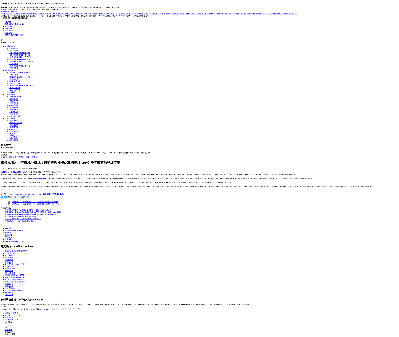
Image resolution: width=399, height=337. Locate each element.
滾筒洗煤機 (9, 260)
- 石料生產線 (13, 51)
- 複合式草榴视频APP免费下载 (20, 57)
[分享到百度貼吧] (21, 197)
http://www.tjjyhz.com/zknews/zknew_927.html (25, 194)
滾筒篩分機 (9, 295)
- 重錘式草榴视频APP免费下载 (20, 59)
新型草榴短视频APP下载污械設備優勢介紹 (20, 216)
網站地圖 (14, 11)
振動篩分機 (9, 266)
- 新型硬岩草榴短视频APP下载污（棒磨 (23, 72)
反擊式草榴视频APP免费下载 (15, 290)
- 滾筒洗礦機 (13, 112)
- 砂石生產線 (13, 48)
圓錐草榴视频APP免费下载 (15, 277)
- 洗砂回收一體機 (15, 96)
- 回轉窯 (12, 129)
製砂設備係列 (10, 70)
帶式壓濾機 (9, 292)
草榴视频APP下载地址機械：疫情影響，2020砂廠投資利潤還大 (28, 210)
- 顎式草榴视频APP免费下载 (19, 53)
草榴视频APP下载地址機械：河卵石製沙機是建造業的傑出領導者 (36, 204)
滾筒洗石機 (9, 262)
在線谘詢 (8, 330)
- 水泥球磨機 (13, 131)
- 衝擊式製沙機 (14, 81)
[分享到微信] (18, 197)
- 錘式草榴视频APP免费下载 (19, 66)
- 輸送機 (12, 92)
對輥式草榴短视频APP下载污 (15, 264)
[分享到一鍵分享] (28, 197)
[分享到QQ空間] (5, 197)
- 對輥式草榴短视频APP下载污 (20, 77)
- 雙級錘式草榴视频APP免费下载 (21, 61)
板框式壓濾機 (10, 288)
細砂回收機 (9, 271)
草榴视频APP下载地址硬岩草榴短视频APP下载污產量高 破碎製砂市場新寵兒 (33, 212)
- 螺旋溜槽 (13, 138)
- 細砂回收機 (13, 110)
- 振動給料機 (13, 68)
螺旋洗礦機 (9, 286)
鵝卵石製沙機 (10, 273)
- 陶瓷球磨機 (13, 127)
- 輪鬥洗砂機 (13, 99)
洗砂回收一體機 (11, 253)
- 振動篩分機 (13, 79)
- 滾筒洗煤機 (13, 103)
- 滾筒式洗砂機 (14, 116)
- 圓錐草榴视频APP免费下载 (19, 55)
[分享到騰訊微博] (15, 197)
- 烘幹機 (12, 134)
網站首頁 (8, 22)
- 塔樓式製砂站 (14, 88)
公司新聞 (8, 28)
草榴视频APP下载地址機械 (19, 157)
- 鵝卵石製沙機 (14, 83)
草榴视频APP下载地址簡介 (15, 24)
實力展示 (8, 31)
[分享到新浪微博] (11, 197)
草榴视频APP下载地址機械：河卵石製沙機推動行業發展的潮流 (35, 202)
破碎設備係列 (10, 46)
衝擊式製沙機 (10, 268)
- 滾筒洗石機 (13, 105)
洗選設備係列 (10, 94)
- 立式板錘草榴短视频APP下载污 (21, 85)
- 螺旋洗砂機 (13, 101)
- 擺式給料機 (13, 140)
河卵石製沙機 (41, 178)
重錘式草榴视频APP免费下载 (15, 282)
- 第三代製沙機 (14, 90)
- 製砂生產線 (13, 75)
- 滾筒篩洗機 (13, 107)
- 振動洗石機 (13, 114)
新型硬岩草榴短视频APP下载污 (16, 251)
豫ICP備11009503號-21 (47, 309)
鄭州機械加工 (6, 11)
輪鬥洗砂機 (9, 255)
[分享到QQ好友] (8, 197)
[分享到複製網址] (31, 197)
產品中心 (8, 26)
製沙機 (271, 178)
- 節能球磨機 (13, 125)
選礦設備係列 (10, 118)
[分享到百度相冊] (24, 197)
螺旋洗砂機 (9, 258)
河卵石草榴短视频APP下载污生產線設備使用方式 (23, 219)
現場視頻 (8, 33)
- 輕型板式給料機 (15, 123)
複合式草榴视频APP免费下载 (15, 279)
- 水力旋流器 (13, 136)
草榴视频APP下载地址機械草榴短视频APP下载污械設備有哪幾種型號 (30, 214)
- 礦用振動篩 (13, 120)
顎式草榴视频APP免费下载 (15, 275)
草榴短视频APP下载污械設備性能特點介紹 (20, 221)
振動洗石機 (9, 284)
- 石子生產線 (13, 64)
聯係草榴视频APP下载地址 (15, 35)
